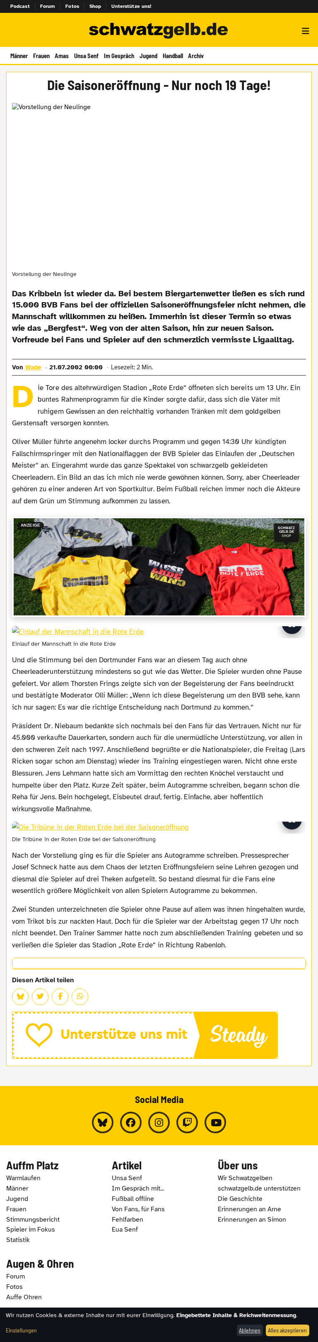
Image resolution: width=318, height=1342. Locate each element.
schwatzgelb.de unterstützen (259, 1188)
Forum (47, 6)
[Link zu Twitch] (187, 1122)
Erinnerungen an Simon (252, 1219)
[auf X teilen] (40, 996)
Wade (33, 367)
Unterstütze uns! (131, 6)
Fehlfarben (127, 1219)
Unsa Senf (86, 55)
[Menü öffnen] (305, 31)
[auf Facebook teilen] (60, 996)
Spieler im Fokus (30, 1229)
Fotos (72, 6)
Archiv (196, 55)
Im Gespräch (119, 55)
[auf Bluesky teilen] (20, 996)
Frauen (41, 55)
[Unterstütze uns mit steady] (159, 1035)
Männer (19, 55)
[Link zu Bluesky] (102, 1122)
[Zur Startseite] (159, 31)
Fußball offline (133, 1199)
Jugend (148, 55)
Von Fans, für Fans (138, 1209)
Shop (95, 6)
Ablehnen (249, 1330)
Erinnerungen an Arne (249, 1209)
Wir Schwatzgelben (245, 1178)
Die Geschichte (240, 1199)
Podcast (20, 6)
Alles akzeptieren (287, 1330)
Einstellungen (21, 1330)
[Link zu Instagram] (159, 1122)
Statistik (18, 1240)
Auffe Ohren (24, 1297)
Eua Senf (125, 1229)
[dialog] (159, 1325)
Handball (173, 55)
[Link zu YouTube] (215, 1122)
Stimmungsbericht (33, 1219)
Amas (62, 55)
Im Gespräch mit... (138, 1188)
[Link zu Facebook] (131, 1122)
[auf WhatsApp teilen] (80, 996)
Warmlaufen (23, 1178)
